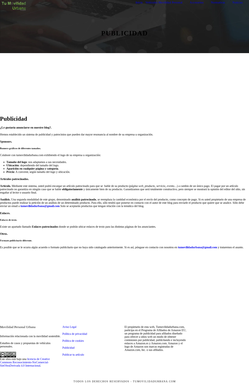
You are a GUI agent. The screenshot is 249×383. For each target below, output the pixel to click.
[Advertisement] (124, 89)
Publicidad (68, 347)
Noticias (237, 2)
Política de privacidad (74, 333)
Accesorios (196, 2)
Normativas (218, 2)
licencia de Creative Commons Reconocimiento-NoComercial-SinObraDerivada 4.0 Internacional (25, 362)
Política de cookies (73, 340)
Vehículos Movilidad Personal (163, 2)
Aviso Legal (69, 326)
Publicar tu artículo (73, 354)
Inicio (139, 2)
